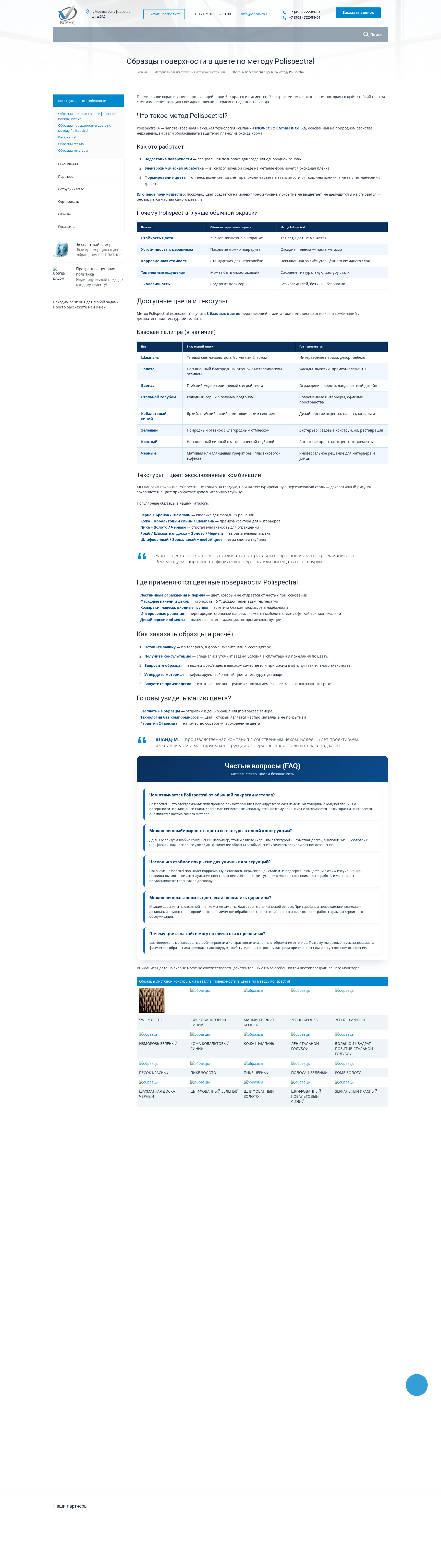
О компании (68, 164)
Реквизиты (66, 226)
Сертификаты (69, 201)
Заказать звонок (358, 12)
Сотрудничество (71, 189)
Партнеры (66, 176)
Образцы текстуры (73, 150)
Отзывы (64, 214)
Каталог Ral (67, 137)
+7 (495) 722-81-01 (305, 11)
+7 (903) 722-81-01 (305, 17)
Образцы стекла (71, 143)
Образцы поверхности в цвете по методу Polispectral (84, 128)
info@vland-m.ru (255, 13)
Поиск (376, 34)
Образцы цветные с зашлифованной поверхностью (87, 116)
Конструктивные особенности (82, 100)
